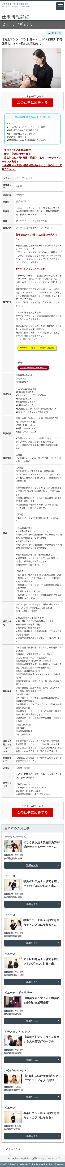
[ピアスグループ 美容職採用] (17, 4)
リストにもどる (11, 1148)
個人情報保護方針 (20, 1158)
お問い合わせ (38, 1158)
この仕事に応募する (32, 102)
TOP (8, 1158)
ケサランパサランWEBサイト (33, 367)
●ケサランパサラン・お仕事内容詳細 (37, 348)
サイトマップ (53, 1158)
